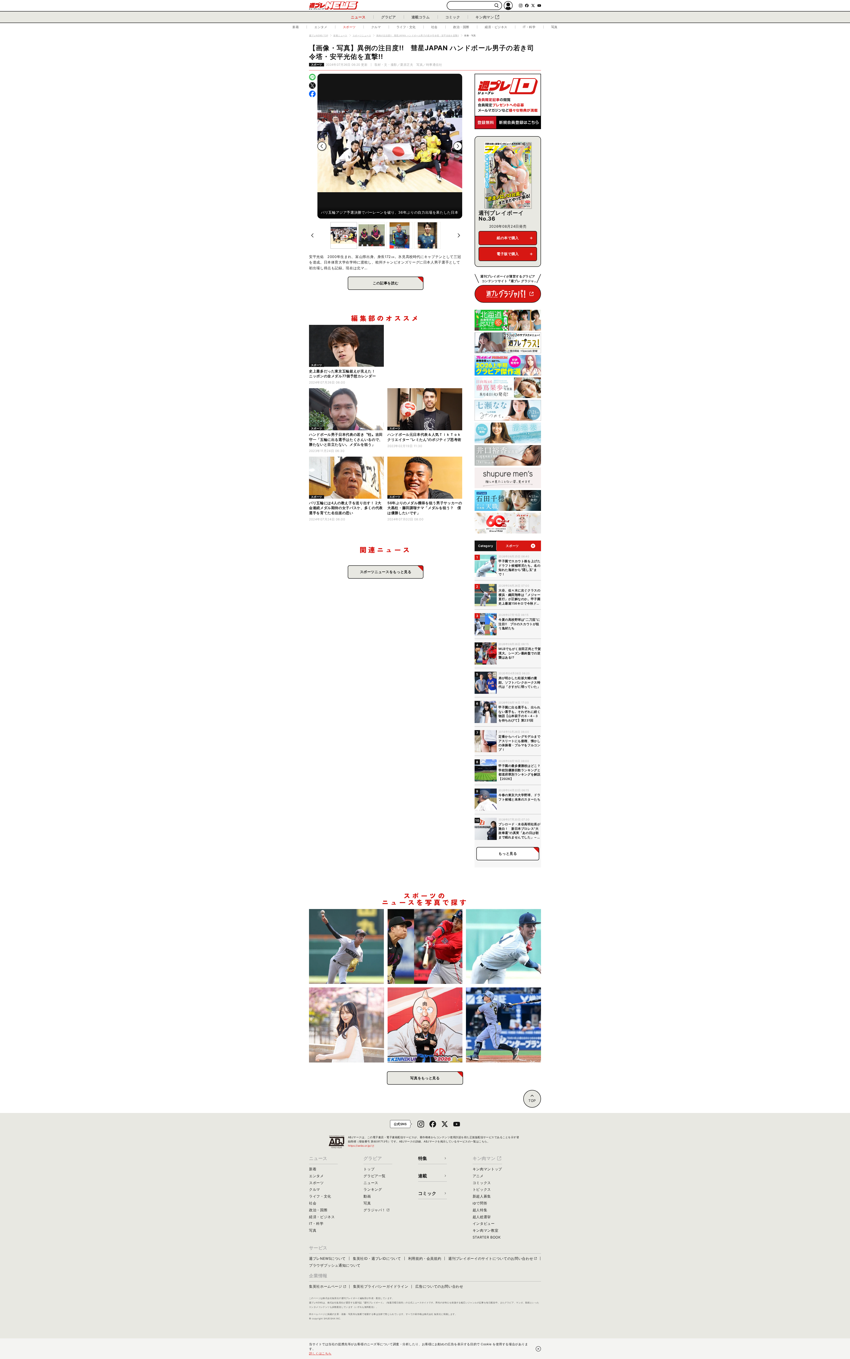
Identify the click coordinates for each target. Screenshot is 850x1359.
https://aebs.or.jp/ (361, 1145)
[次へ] (457, 146)
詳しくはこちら (320, 1353)
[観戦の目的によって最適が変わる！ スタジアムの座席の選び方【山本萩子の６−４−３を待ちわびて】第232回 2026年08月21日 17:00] (346, 1024)
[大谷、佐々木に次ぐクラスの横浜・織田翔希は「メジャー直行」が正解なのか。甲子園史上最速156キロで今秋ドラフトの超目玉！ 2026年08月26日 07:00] (346, 946)
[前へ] (321, 146)
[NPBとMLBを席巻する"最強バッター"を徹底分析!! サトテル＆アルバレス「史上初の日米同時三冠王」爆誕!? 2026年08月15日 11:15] (503, 1024)
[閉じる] (538, 1348)
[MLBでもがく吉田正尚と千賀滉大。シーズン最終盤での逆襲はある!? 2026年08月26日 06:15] (425, 946)
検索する (497, 5)
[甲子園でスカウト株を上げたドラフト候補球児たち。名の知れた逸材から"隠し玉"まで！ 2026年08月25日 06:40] (503, 946)
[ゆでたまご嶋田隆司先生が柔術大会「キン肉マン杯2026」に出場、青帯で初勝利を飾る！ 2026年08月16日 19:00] (425, 1024)
